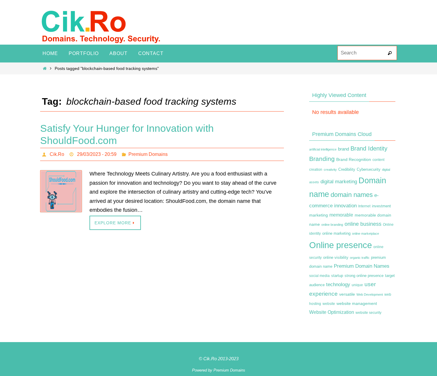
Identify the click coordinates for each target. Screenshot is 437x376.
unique (357, 285)
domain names (352, 194)
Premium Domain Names (361, 266)
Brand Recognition (353, 159)
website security (368, 312)
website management (357, 303)
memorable (341, 214)
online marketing (336, 233)
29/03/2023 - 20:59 (97, 154)
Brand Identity (368, 148)
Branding (322, 158)
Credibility (346, 169)
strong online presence (364, 276)
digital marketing (338, 181)
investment (381, 206)
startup (337, 275)
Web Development (369, 294)
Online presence (340, 245)
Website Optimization (331, 312)
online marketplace (365, 233)
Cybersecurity (369, 169)
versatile (347, 294)
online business (363, 224)
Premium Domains (148, 154)
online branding (332, 224)
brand (343, 149)
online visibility (335, 258)
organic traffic (360, 257)
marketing (318, 215)
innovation (345, 206)
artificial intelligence (323, 149)
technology (338, 284)
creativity (330, 169)
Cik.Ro (57, 154)
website (329, 304)
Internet (364, 206)
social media (319, 276)
